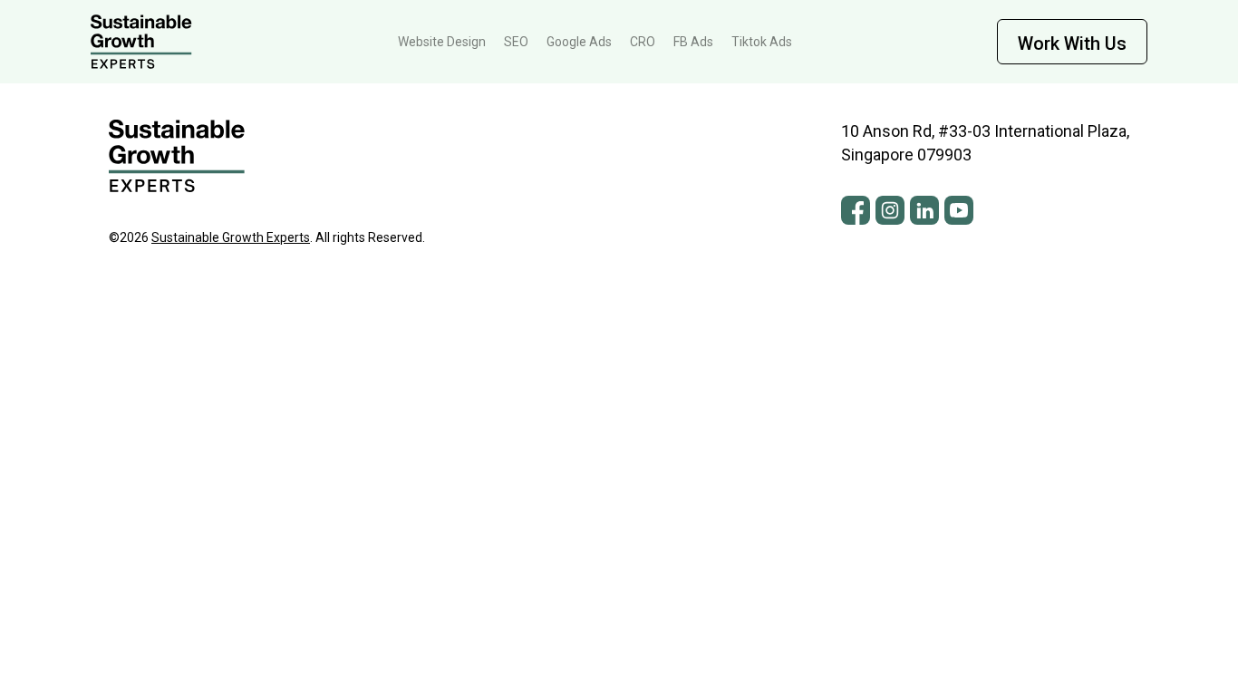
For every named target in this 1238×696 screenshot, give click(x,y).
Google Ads (579, 41)
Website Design (442, 41)
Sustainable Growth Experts (230, 237)
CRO (642, 41)
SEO (516, 41)
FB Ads (693, 41)
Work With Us (1072, 43)
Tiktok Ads (761, 41)
